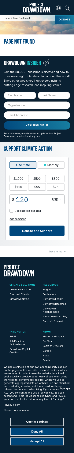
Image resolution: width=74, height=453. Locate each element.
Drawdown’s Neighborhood (51, 310)
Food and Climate (19, 294)
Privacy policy (12, 405)
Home (7, 18)
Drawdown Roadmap (54, 303)
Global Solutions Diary (55, 316)
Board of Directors (53, 346)
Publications (49, 294)
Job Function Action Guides (17, 342)
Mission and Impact (53, 336)
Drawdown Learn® (53, 299)
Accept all (37, 441)
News (46, 355)
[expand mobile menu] (7, 7)
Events (46, 360)
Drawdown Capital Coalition (19, 350)
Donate (64, 19)
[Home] (37, 7)
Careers (47, 350)
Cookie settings (37, 421)
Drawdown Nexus (19, 299)
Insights (47, 289)
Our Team (48, 341)
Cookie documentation (17, 410)
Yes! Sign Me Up (37, 125)
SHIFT (12, 336)
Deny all (37, 431)
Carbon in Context (53, 321)
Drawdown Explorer (20, 289)
